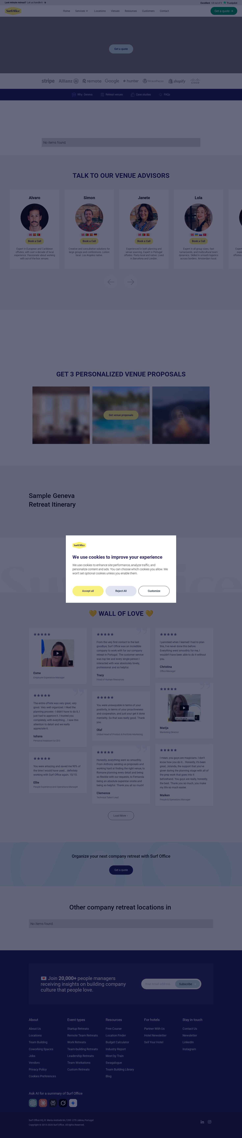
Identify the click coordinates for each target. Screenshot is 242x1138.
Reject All (121, 591)
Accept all (88, 591)
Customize (154, 591)
